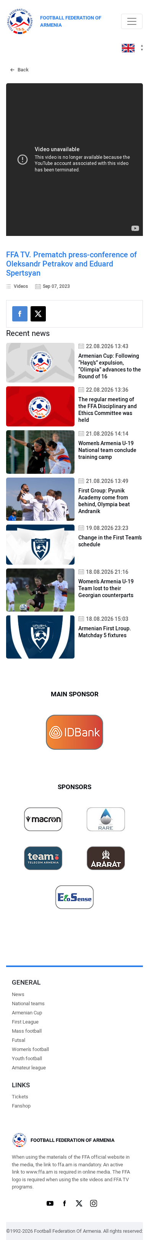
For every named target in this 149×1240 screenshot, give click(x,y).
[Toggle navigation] (132, 21)
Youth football (27, 1058)
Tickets (20, 1097)
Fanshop (21, 1106)
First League (25, 1022)
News (18, 994)
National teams (28, 1003)
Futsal (18, 1040)
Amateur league (29, 1067)
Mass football (27, 1031)
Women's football (30, 1049)
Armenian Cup (27, 1013)
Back (23, 70)
